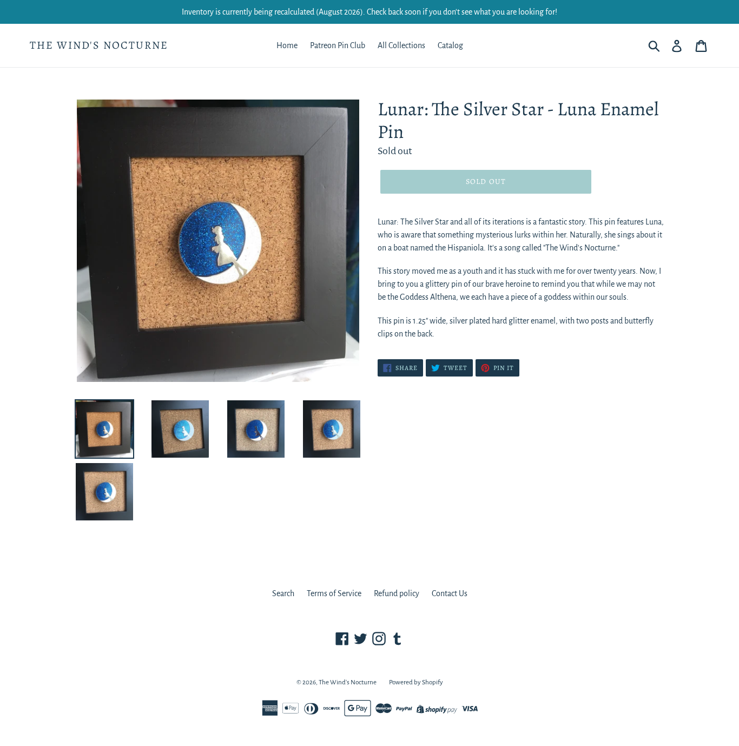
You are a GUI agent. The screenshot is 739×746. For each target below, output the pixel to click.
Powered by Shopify (416, 682)
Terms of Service (334, 593)
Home (287, 45)
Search (283, 593)
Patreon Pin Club (337, 45)
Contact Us (449, 593)
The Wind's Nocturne (99, 45)
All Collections (401, 45)
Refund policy (396, 593)
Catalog (450, 45)
